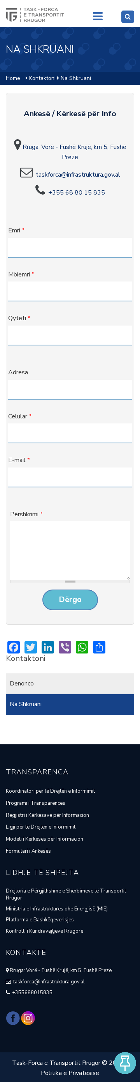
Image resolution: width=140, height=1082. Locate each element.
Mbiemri (21, 274)
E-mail (19, 460)
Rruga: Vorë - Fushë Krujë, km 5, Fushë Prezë (60, 970)
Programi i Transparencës (35, 803)
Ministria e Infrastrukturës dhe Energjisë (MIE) (57, 908)
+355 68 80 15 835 (75, 192)
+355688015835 (31, 992)
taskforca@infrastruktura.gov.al (78, 174)
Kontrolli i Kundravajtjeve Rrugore (44, 931)
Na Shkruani (26, 704)
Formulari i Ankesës (28, 851)
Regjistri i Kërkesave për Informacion (47, 815)
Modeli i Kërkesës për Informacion (44, 839)
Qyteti (19, 318)
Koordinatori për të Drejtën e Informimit (50, 791)
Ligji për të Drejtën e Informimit (40, 827)
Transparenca (37, 772)
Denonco (22, 683)
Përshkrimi (26, 514)
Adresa (18, 372)
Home (13, 78)
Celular (20, 416)
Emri (16, 230)
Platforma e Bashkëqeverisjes (40, 919)
